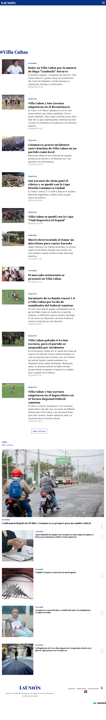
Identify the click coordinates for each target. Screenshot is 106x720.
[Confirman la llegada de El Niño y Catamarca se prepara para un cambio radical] (53, 483)
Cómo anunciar (93, 689)
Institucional (81, 689)
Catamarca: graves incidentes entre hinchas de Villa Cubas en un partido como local (52, 148)
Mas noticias (39, 431)
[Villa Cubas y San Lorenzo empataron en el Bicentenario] (13, 102)
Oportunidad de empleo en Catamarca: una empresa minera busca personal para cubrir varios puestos (64, 536)
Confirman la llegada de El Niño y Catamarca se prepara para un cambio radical (46, 523)
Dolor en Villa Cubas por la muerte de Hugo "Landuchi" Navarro (52, 69)
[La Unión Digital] (8, 2)
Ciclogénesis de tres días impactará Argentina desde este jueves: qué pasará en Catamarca (63, 649)
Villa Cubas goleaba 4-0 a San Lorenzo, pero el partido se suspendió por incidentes (48, 344)
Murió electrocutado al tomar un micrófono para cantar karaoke (51, 241)
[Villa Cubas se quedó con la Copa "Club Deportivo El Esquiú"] (13, 215)
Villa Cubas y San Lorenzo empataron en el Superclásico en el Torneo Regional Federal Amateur (51, 397)
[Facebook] (85, 692)
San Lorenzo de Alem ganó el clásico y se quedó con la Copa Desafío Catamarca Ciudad (49, 184)
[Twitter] (101, 689)
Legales (35, 696)
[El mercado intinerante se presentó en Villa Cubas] (13, 274)
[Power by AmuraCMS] (99, 703)
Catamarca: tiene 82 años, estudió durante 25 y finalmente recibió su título (63, 611)
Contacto (71, 689)
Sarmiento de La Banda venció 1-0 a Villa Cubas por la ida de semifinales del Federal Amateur (51, 302)
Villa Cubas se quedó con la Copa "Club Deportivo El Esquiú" (50, 218)
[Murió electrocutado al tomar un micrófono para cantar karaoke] (13, 238)
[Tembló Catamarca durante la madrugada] (17, 583)
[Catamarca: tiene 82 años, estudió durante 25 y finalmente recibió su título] (17, 621)
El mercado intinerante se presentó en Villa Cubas (46, 277)
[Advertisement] (53, 25)
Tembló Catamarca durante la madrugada (55, 572)
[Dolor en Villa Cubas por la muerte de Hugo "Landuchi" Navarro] (13, 66)
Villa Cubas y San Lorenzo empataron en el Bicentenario (49, 105)
